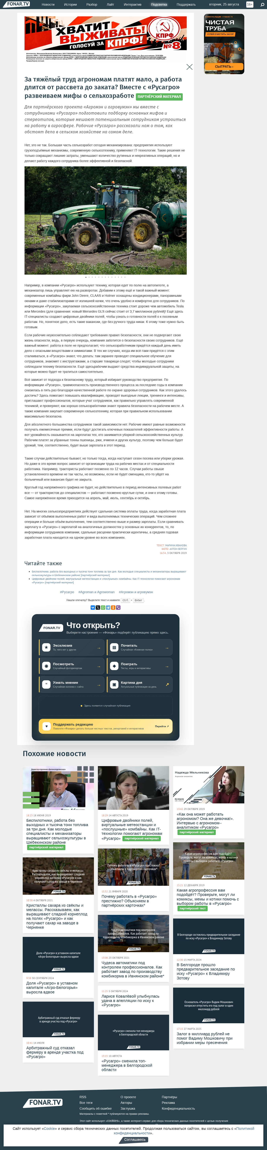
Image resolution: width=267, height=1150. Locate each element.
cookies (112, 1121)
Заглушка (128, 1108)
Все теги (86, 1103)
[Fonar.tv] (16, 4)
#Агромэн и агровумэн (136, 592)
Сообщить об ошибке (96, 1108)
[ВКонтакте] (93, 607)
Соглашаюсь (134, 1139)
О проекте (128, 1097)
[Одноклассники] (113, 607)
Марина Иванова (176, 545)
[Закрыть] (190, 67)
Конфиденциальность (178, 1108)
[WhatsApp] (103, 607)
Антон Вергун (178, 549)
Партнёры (169, 1097)
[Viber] (118, 607)
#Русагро (67, 592)
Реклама (168, 1103)
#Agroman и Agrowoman (96, 592)
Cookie (49, 1128)
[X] (98, 607)
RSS (83, 1097)
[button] (183, 170)
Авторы (126, 1103)
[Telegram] (108, 607)
